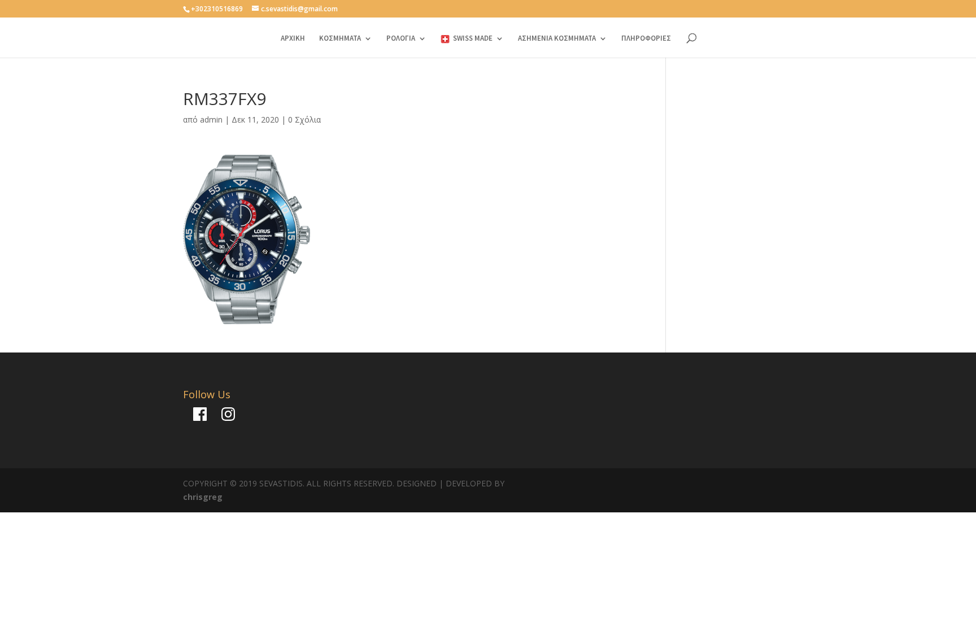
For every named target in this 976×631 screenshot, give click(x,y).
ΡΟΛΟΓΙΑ (400, 38)
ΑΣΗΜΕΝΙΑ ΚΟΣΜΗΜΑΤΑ (557, 38)
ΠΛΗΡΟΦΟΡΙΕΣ (646, 38)
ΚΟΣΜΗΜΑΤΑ (340, 38)
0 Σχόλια (304, 119)
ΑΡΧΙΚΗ (293, 38)
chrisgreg (203, 496)
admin (211, 119)
